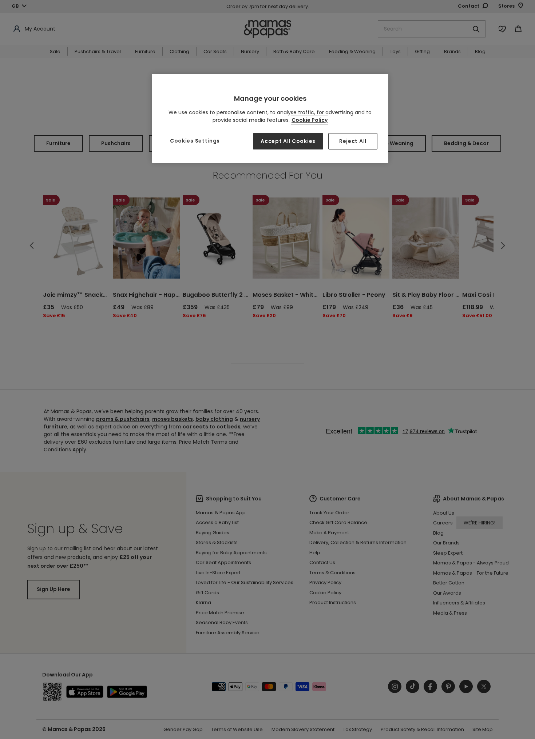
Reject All (352, 141)
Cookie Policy (310, 120)
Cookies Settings (195, 140)
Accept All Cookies (288, 141)
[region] (270, 118)
